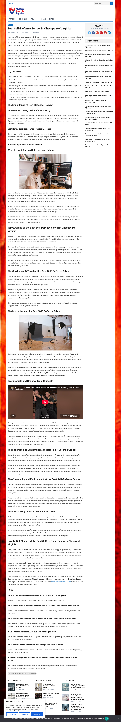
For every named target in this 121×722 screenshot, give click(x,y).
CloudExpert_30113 (13, 32)
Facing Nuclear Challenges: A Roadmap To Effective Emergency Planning (78, 686)
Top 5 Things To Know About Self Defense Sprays (50, 704)
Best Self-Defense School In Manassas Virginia (22, 685)
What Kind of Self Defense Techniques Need (49, 685)
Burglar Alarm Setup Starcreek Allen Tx (97, 91)
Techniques (23, 19)
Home (11, 3)
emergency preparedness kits (61, 582)
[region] (24, 708)
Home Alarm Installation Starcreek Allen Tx (98, 82)
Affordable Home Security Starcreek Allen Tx (99, 51)
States (10, 24)
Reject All (25, 714)
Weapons (34, 19)
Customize (12, 714)
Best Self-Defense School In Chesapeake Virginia (22, 673)
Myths (51, 19)
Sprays (43, 19)
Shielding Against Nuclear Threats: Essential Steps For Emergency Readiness (78, 697)
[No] (119, 719)
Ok (107, 718)
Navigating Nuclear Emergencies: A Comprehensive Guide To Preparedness (77, 707)
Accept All (37, 714)
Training (12, 19)
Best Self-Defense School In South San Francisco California (22, 695)
